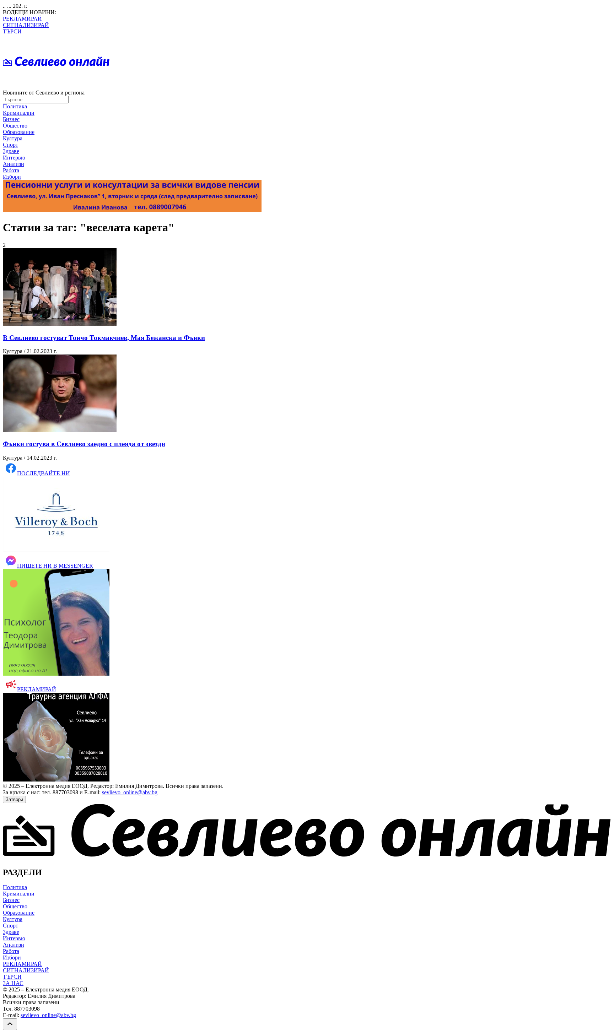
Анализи (13, 164)
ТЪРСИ (12, 31)
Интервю (14, 158)
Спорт (10, 145)
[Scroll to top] (10, 1024)
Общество (15, 126)
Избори (12, 177)
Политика (15, 106)
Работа (11, 170)
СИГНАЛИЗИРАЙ (26, 25)
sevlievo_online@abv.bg (129, 792)
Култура (12, 138)
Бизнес (11, 119)
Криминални (18, 113)
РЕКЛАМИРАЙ (22, 19)
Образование (18, 132)
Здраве (11, 151)
